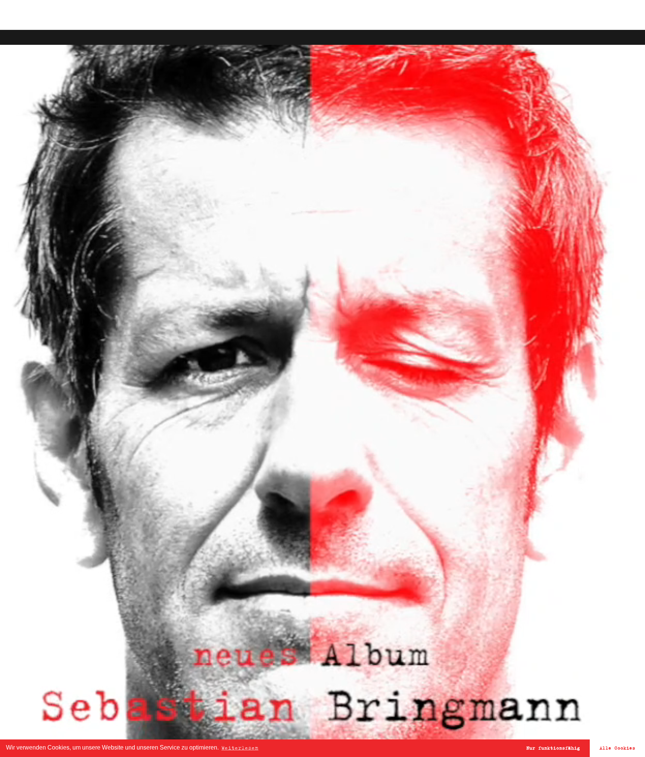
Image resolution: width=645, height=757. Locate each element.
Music (392, 14)
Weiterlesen (239, 747)
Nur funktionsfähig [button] (553, 748)
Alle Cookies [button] (617, 748)
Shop (481, 14)
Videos (439, 14)
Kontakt (558, 14)
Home (352, 14)
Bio (514, 14)
